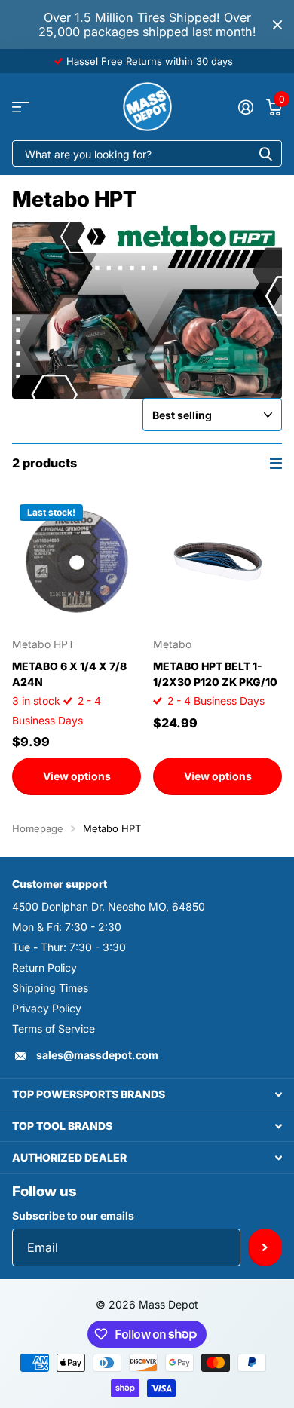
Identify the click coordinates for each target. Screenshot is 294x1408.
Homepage (37, 828)
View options (77, 776)
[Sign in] (245, 107)
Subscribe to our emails (73, 1215)
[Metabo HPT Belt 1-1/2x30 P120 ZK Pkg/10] (217, 561)
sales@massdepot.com (97, 1054)
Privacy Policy (46, 1008)
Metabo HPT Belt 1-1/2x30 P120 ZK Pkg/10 (215, 674)
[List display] (276, 463)
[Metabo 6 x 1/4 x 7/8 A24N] (76, 561)
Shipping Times (50, 987)
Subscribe (265, 1247)
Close (277, 24)
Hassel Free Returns (114, 61)
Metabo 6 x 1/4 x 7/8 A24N (69, 674)
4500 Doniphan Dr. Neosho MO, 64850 (108, 906)
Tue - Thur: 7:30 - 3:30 (69, 947)
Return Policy (44, 967)
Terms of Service (53, 1028)
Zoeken (265, 153)
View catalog (20, 106)
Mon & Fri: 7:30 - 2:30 (66, 926)
